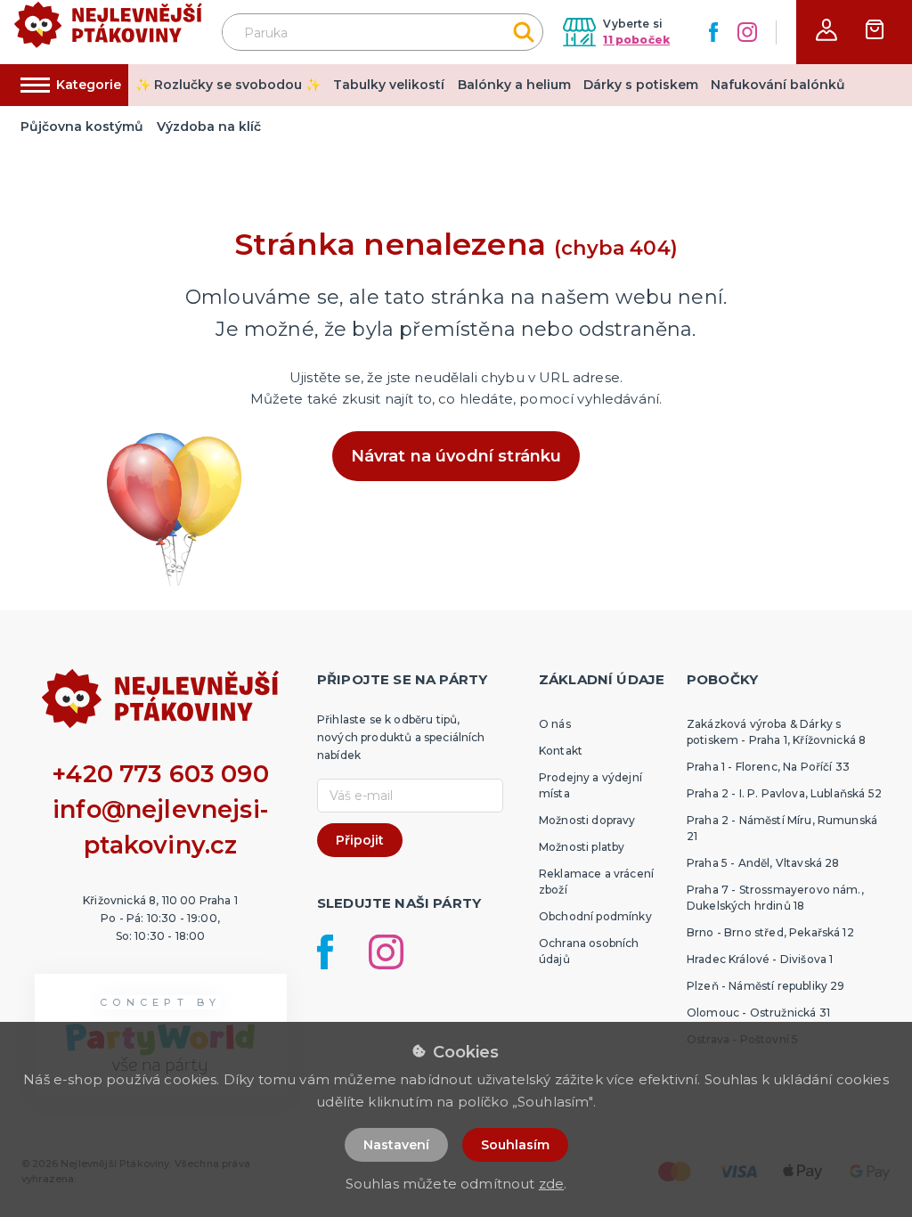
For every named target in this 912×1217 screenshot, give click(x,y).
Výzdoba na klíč (209, 126)
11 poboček (636, 39)
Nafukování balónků (778, 85)
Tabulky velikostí (388, 85)
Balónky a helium (514, 85)
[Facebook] (713, 32)
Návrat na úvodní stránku (456, 456)
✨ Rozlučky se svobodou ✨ (228, 85)
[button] (826, 30)
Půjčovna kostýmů (81, 126)
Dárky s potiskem (640, 85)
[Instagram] (747, 32)
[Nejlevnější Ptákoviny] (108, 32)
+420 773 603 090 (160, 773)
